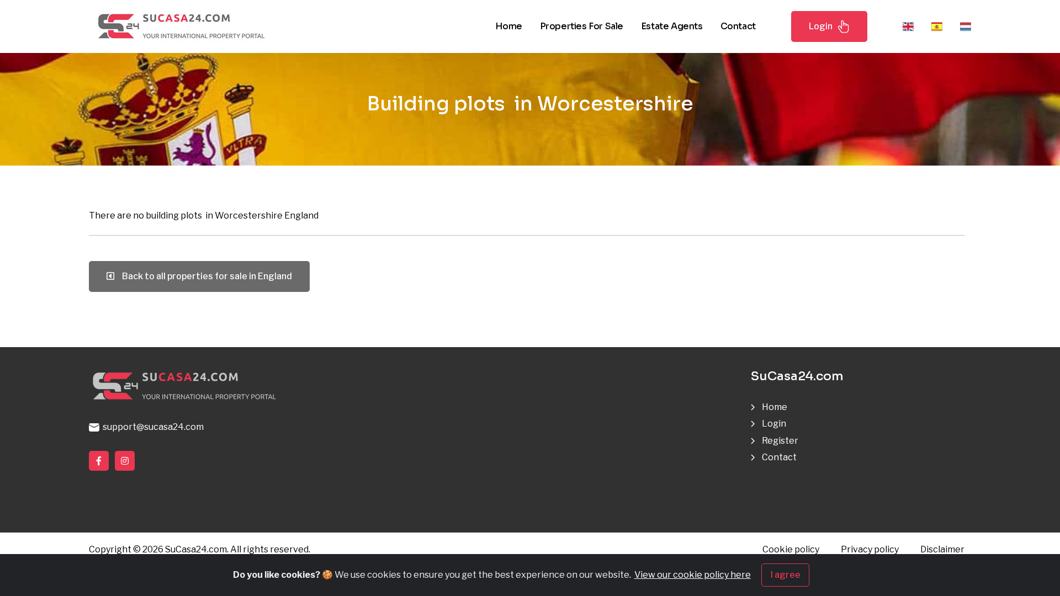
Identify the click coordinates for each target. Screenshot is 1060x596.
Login (821, 26)
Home (508, 26)
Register (780, 440)
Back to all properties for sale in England (205, 276)
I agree (786, 575)
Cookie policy (790, 549)
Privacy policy (870, 549)
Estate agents (672, 26)
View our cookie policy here (692, 575)
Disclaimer (942, 549)
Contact (738, 26)
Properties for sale (581, 26)
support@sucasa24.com (151, 427)
